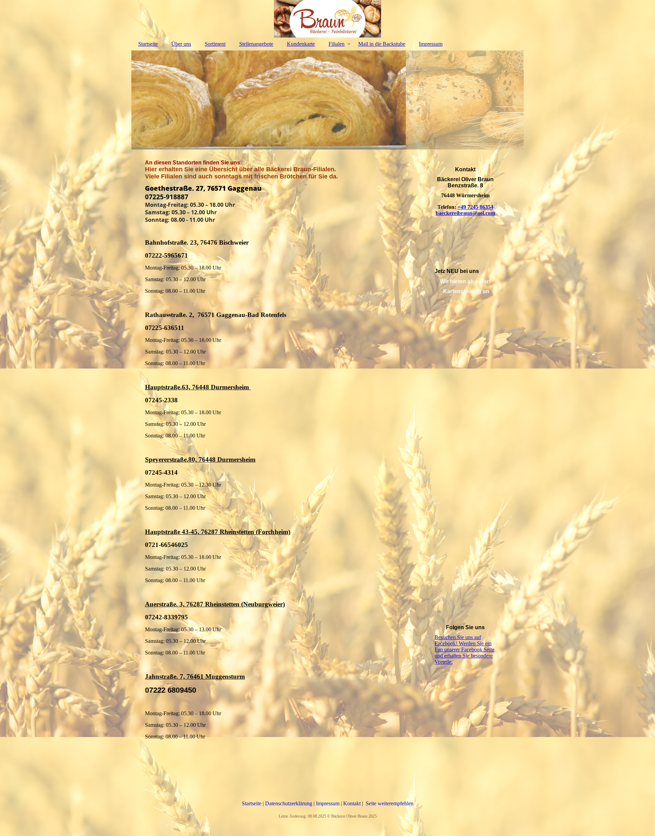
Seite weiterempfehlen (389, 803)
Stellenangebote (256, 44)
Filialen (337, 44)
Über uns (181, 44)
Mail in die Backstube (381, 44)
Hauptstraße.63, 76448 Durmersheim (198, 387)
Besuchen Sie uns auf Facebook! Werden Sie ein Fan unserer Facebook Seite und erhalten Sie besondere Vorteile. (464, 649)
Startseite (148, 44)
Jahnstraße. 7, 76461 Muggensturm (195, 676)
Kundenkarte (301, 44)
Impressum (430, 44)
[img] (327, 19)
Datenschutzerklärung (289, 803)
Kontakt (352, 803)
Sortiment (215, 44)
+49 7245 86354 (475, 207)
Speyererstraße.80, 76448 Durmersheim (200, 459)
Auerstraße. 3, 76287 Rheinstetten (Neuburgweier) (215, 604)
